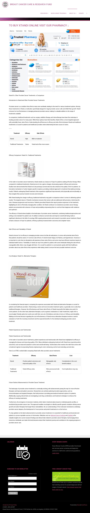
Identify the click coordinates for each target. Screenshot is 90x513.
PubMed (70, 415)
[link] (86, 13)
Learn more (55, 453)
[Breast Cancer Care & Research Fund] (5, 4)
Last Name (11, 487)
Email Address (12, 476)
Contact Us (5, 505)
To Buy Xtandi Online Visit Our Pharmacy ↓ (39, 25)
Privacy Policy (13, 505)
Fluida (78, 505)
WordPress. (84, 505)
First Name (11, 481)
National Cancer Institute (58, 415)
